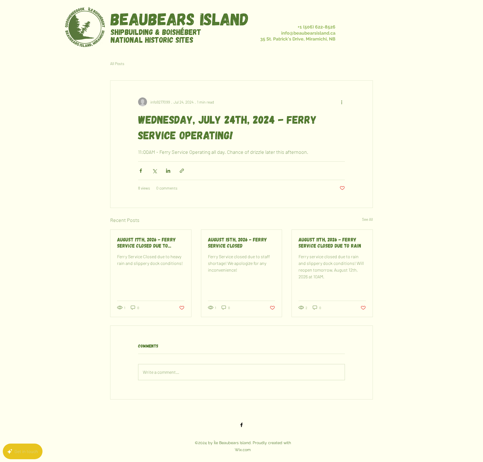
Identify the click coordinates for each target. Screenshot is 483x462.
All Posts (117, 63)
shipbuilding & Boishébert (156, 31)
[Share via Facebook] (140, 170)
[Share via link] (181, 170)
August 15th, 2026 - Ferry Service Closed (237, 242)
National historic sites (152, 39)
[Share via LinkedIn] (168, 170)
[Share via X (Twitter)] (154, 170)
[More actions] (341, 102)
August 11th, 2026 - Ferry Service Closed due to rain (330, 242)
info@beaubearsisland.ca (308, 33)
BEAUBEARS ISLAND (180, 18)
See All (367, 219)
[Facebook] (241, 425)
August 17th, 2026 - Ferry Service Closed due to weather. (146, 242)
